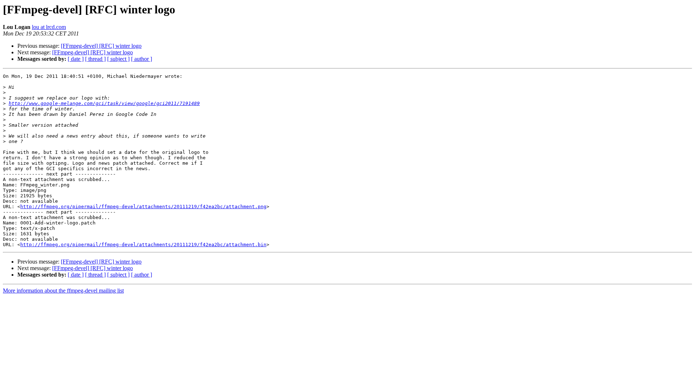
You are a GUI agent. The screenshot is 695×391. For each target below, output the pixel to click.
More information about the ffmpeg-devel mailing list (63, 290)
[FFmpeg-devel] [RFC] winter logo (101, 46)
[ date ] (76, 59)
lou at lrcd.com (49, 27)
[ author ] (141, 59)
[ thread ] (95, 59)
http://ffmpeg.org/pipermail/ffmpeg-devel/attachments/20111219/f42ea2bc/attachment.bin (143, 244)
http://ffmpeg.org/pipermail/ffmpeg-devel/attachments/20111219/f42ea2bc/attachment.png (143, 206)
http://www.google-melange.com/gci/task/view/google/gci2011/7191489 (104, 103)
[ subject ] (118, 59)
